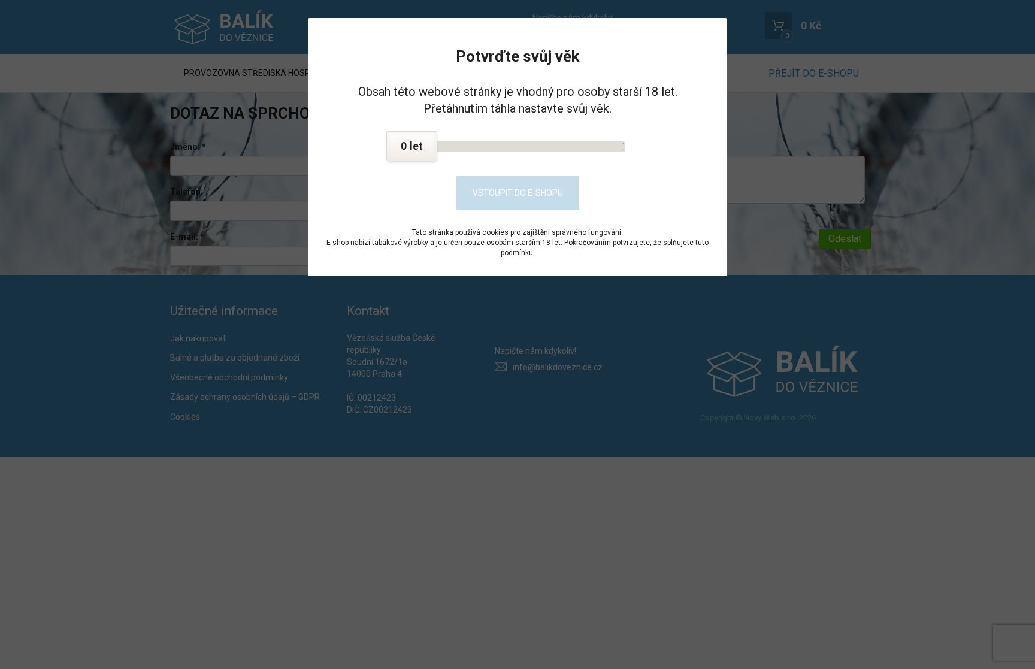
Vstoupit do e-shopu (518, 193)
